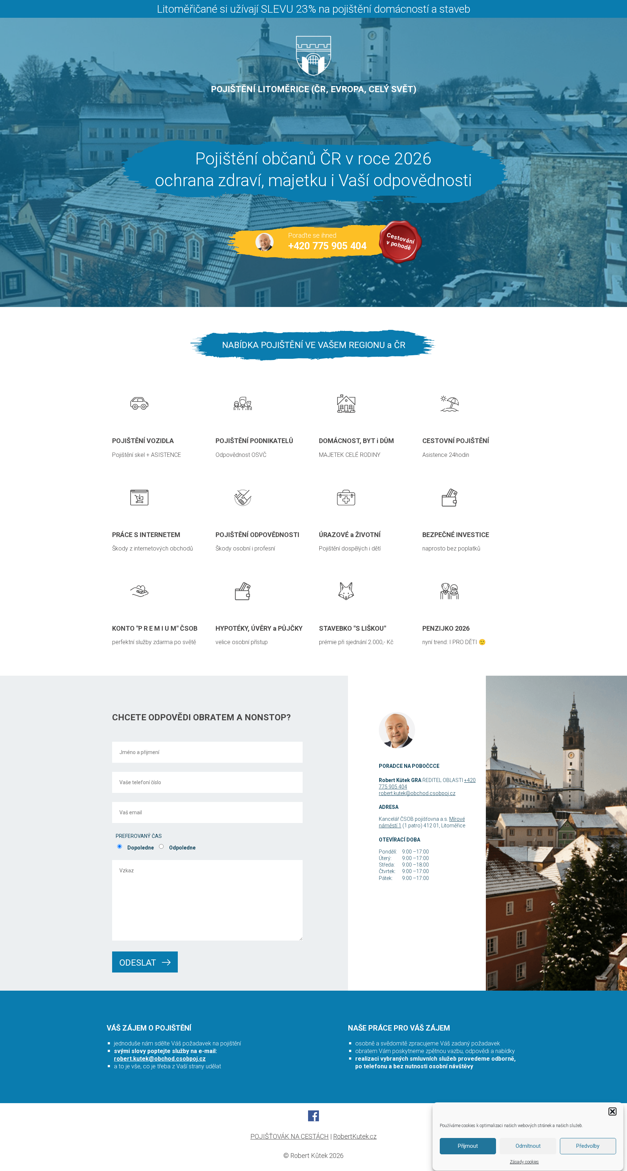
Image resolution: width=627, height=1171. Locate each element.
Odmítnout (528, 1146)
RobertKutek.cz (355, 1136)
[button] (612, 1111)
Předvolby (587, 1146)
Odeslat (138, 963)
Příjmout (468, 1146)
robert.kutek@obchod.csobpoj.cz (160, 1058)
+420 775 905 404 (327, 246)
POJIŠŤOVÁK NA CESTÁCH (289, 1136)
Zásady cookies (524, 1161)
